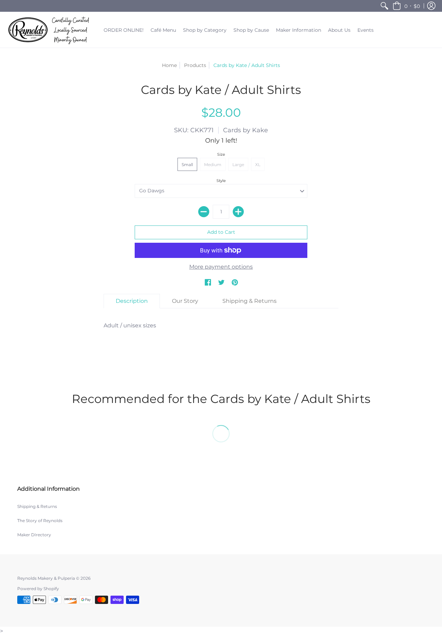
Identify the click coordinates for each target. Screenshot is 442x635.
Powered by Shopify (38, 588)
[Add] (238, 211)
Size (221, 154)
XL (257, 164)
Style (221, 180)
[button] (406, 6)
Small (187, 164)
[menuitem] (384, 6)
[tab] (132, 301)
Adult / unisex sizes (130, 325)
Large (238, 164)
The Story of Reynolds (40, 520)
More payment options (221, 266)
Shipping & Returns (37, 506)
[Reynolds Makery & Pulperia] (50, 30)
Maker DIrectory (34, 534)
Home (169, 65)
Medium (212, 164)
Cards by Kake (245, 130)
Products (195, 65)
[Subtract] (203, 211)
